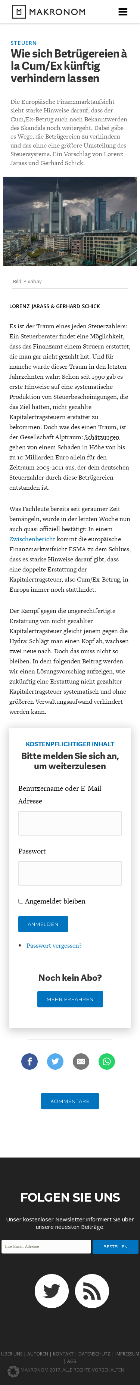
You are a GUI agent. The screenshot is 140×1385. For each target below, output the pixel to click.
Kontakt (63, 1354)
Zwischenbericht (32, 539)
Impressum (127, 1354)
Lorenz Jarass (29, 306)
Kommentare (70, 1101)
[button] (13, 1371)
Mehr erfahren (70, 999)
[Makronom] (46, 14)
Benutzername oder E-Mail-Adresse (61, 794)
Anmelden (43, 924)
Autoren (37, 1354)
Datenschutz (94, 1354)
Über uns (11, 1354)
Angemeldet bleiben (55, 901)
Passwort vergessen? (54, 945)
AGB (72, 1361)
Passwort (32, 851)
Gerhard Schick (78, 306)
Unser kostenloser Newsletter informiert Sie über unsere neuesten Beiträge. (70, 1222)
